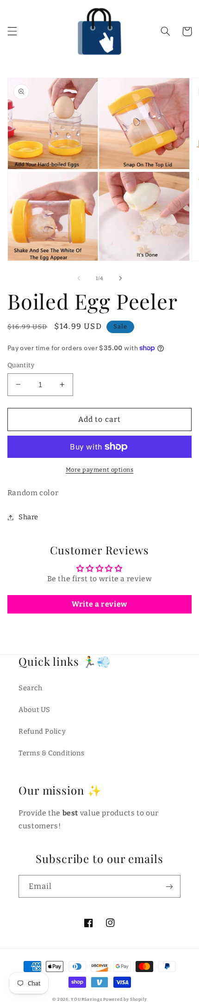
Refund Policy (42, 731)
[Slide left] (78, 278)
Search (31, 688)
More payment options (100, 469)
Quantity (20, 365)
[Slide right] (120, 278)
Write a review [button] (99, 604)
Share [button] (28, 517)
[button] (12, 31)
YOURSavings (86, 999)
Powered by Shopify (125, 999)
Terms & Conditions (51, 753)
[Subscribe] (169, 886)
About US (34, 709)
